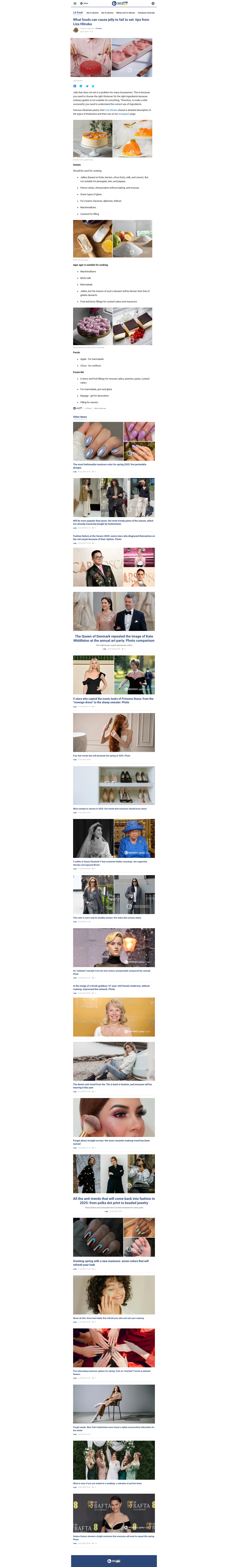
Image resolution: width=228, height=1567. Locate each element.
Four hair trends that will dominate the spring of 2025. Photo (101, 755)
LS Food (98, 28)
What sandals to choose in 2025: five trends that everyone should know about (110, 809)
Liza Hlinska (111, 110)
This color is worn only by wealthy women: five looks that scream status (107, 918)
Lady (75, 472)
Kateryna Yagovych (87, 28)
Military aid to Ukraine (125, 13)
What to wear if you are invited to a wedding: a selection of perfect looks (107, 1483)
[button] (111, 57)
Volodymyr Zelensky (146, 13)
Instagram (124, 113)
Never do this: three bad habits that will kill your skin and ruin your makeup (108, 1318)
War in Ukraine (93, 13)
